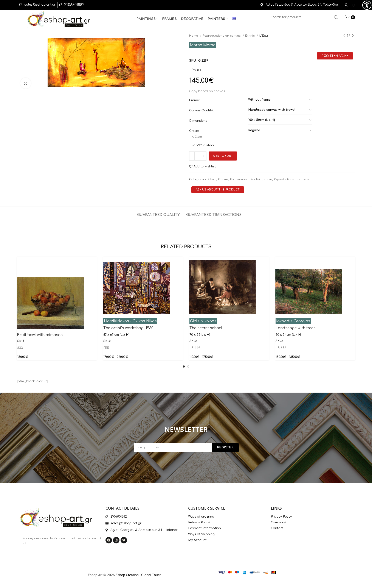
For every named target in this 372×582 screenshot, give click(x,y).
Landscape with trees (296, 328)
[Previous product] (344, 36)
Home (194, 35)
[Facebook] (108, 540)
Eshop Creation (127, 575)
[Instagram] (116, 540)
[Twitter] (124, 540)
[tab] (158, 212)
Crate (193, 131)
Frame (194, 100)
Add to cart (223, 156)
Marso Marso (202, 45)
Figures (223, 179)
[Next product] (353, 36)
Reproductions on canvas (222, 35)
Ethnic (250, 35)
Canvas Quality (201, 110)
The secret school (205, 328)
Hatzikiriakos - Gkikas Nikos (130, 321)
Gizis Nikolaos (203, 321)
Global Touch (151, 575)
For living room (261, 179)
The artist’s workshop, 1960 (128, 328)
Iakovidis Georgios (293, 321)
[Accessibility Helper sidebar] (367, 5)
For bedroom (239, 179)
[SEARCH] (336, 17)
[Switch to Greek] (234, 19)
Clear (198, 136)
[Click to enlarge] (25, 83)
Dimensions (198, 120)
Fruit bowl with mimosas (40, 335)
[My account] (346, 5)
